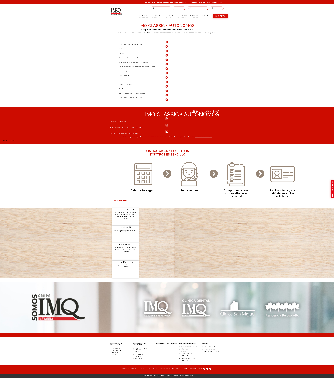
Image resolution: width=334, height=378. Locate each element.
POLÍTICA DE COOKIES (172, 375)
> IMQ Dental (114, 355)
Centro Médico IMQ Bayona (162, 8)
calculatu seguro (222, 15)
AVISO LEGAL (160, 375)
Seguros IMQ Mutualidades (182, 16)
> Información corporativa (188, 346)
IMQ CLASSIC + (125, 209)
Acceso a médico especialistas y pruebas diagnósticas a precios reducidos (125, 249)
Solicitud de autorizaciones (199, 8)
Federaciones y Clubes (195, 16)
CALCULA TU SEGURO (9, 140)
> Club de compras (186, 353)
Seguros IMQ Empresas (169, 16)
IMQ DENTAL (125, 262)
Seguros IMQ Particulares (143, 16)
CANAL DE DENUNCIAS (186, 375)
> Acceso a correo (208, 349)
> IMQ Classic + (115, 350)
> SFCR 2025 (183, 356)
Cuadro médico (218, 8)
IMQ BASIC (125, 244)
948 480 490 (186, 2)
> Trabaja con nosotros (187, 360)
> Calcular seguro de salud (211, 351)
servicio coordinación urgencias (170, 2)
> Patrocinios (183, 351)
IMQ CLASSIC (125, 227)
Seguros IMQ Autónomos (156, 16)
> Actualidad (183, 349)
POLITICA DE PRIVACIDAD (148, 375)
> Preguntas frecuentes (187, 358)
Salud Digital (180, 8)
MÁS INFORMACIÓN (120, 200)
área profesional (150, 2)
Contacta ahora (332, 189)
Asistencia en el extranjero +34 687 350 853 (206, 2)
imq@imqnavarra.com (163, 368)
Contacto (124, 368)
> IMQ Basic (114, 352)
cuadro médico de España (203, 137)
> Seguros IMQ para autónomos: (140, 348)
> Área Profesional (208, 346)
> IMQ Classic (115, 348)
